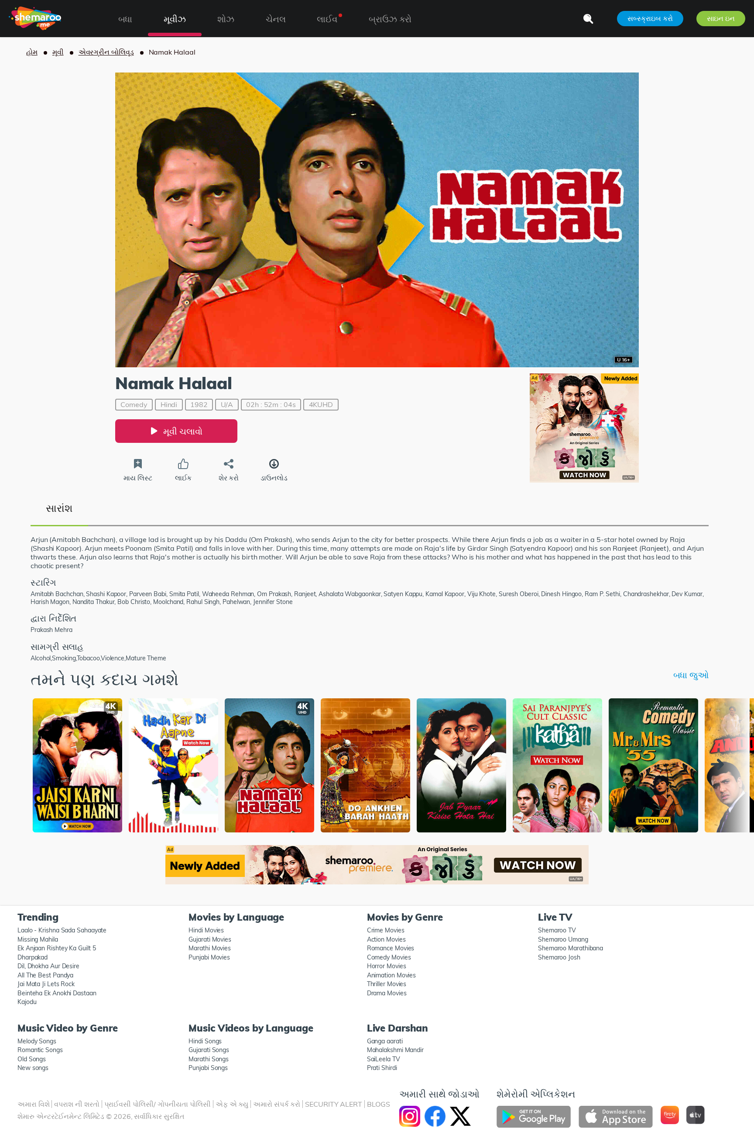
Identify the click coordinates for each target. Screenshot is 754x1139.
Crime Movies (385, 930)
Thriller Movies (387, 984)
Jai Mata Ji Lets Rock (46, 984)
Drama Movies (387, 993)
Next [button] (719, 764)
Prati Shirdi (382, 1068)
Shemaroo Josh (559, 957)
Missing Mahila (37, 939)
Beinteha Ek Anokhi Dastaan (56, 993)
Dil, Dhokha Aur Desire (48, 966)
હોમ (32, 52)
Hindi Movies (206, 930)
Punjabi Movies (209, 957)
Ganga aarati (385, 1041)
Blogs (378, 1104)
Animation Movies (391, 975)
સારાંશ (59, 507)
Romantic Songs (40, 1050)
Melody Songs (36, 1041)
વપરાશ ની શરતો (76, 1104)
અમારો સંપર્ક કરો (276, 1104)
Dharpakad (32, 957)
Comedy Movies (389, 957)
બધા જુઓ (691, 675)
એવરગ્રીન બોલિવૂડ (106, 52)
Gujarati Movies (209, 939)
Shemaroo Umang (563, 939)
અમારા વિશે (33, 1104)
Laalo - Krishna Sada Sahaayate (61, 930)
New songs (32, 1068)
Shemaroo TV (557, 930)
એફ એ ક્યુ (232, 1104)
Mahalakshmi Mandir (395, 1050)
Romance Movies (391, 948)
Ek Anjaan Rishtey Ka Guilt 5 (56, 948)
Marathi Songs (208, 1059)
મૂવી (58, 52)
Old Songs (31, 1059)
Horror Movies (386, 966)
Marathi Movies (209, 948)
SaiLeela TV (383, 1059)
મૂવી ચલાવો (182, 431)
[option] (77, 766)
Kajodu (26, 1002)
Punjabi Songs (208, 1068)
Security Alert (333, 1104)
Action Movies (386, 939)
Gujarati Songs (208, 1050)
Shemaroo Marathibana (570, 948)
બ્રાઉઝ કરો (390, 19)
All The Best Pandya (45, 975)
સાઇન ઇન (721, 18)
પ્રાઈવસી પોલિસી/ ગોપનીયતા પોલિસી (157, 1104)
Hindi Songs (205, 1041)
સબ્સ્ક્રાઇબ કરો (649, 18)
